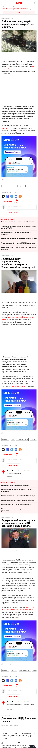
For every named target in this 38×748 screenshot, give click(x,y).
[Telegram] (12, 196)
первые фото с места (18, 386)
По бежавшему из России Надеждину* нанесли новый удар (17, 490)
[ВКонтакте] (16, 196)
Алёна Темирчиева (8, 433)
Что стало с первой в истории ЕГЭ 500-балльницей (18, 243)
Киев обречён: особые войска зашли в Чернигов (17, 222)
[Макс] (7, 196)
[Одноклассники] (20, 196)
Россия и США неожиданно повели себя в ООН (16, 505)
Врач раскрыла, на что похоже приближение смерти (19, 239)
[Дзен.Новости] (3, 196)
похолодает (6, 128)
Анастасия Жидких (8, 179)
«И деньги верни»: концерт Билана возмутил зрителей (16, 233)
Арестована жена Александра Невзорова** (15, 485)
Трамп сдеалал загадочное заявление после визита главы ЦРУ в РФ (18, 227)
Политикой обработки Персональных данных (14, 8)
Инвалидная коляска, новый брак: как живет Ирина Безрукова (18, 248)
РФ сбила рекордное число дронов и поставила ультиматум (17, 510)
